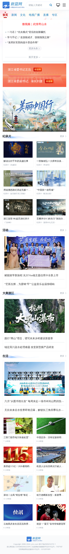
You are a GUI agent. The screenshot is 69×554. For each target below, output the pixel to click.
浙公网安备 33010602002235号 (19, 547)
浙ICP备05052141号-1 (47, 544)
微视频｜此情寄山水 (34, 24)
